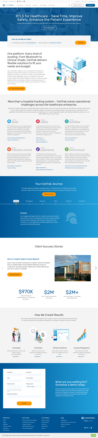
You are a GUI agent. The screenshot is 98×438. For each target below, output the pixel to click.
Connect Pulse (77, 1)
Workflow (5, 424)
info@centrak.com (12, 1)
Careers (43, 428)
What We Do (20, 5)
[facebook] (19, 1)
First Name (10, 372)
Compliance (64, 420)
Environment (6, 430)
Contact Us (90, 5)
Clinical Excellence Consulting (29, 420)
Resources (35, 5)
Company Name (11, 383)
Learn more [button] (46, 435)
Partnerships (51, 5)
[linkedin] (17, 1)
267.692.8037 (5, 1)
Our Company (43, 5)
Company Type (30, 383)
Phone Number (30, 378)
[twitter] (22, 1)
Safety (4, 422)
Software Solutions (26, 424)
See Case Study (14, 274)
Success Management (27, 428)
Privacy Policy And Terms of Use (68, 422)
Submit (24, 403)
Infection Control (7, 426)
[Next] (96, 268)
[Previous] (2, 268)
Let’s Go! (80, 42)
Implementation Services (28, 426)
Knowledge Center (91, 1)
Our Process (28, 5)
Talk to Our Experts (49, 28)
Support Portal (84, 1)
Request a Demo (77, 5)
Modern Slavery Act (65, 424)
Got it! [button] (93, 435)
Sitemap (63, 426)
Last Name (29, 372)
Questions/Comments (12, 394)
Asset (4, 420)
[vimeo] (24, 1)
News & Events (45, 422)
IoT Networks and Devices (28, 422)
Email (8, 378)
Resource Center (46, 420)
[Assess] (16, 204)
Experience (5, 428)
